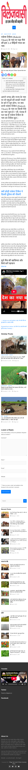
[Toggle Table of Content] (23, 78)
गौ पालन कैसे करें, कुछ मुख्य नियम (17, 633)
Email (3, 468)
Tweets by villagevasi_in (6, 693)
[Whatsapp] (11, 74)
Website (3, 476)
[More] (14, 74)
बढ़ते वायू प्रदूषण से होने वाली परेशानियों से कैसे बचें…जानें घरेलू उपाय (18, 625)
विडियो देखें (3, 266)
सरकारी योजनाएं (4, 385)
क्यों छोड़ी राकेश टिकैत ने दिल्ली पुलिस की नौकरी (15, 89)
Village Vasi (11, 762)
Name (3, 459)
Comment (4, 437)
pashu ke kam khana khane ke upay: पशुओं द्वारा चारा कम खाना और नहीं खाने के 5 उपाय (13, 357)
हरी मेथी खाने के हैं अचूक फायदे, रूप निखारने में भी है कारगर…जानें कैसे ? (17, 651)
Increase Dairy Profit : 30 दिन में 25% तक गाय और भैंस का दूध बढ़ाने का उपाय (18, 531)
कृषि (2, 34)
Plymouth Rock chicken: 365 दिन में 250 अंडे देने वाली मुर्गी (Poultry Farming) (18, 549)
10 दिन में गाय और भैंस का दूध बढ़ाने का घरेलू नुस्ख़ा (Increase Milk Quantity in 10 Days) (18, 540)
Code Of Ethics (18, 762)
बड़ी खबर (11, 355)
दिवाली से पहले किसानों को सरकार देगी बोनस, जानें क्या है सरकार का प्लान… (13, 388)
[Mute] (22, 684)
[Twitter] (5, 74)
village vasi (14, 49)
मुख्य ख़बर (14, 34)
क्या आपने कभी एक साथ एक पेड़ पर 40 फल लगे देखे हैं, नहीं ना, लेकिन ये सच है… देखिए (18, 643)
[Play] (3, 684)
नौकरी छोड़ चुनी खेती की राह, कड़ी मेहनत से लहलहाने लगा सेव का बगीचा (17, 582)
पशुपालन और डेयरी (7, 34)
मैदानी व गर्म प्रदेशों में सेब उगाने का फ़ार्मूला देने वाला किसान (17, 565)
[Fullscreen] (25, 684)
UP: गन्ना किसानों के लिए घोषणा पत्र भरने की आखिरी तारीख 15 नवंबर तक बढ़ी (12, 418)
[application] (14, 678)
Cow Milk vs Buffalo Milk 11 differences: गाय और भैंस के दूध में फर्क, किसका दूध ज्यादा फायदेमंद (17, 522)
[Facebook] (2, 74)
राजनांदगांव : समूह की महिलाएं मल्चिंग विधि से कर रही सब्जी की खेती (17, 591)
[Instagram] (8, 74)
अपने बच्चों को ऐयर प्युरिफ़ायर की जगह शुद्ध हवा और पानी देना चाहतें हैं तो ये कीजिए (18, 601)
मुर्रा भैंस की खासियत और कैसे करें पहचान (11, 91)
